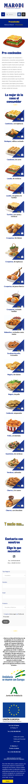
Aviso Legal (13, 614)
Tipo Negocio (6, 571)
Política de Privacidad (19, 739)
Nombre (4, 582)
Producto (4, 603)
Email (3, 592)
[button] (3, 14)
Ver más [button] (11, 777)
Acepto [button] (8, 781)
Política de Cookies (19, 736)
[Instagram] (23, 14)
